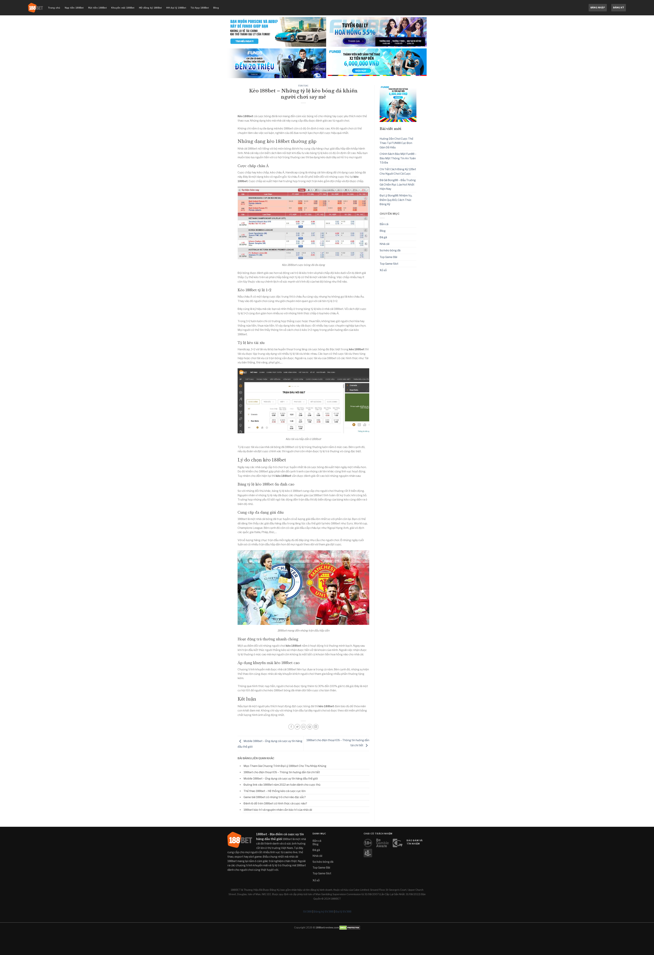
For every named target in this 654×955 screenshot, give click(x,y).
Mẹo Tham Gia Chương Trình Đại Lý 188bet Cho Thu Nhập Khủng (285, 766)
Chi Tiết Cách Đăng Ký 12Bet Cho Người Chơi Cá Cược (398, 171)
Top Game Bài (388, 257)
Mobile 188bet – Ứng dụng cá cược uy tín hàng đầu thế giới (281, 778)
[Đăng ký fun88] (398, 103)
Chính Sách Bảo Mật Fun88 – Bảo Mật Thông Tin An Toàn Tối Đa (398, 158)
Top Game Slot (389, 263)
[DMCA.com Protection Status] (349, 927)
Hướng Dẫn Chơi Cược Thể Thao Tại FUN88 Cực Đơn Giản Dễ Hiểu (396, 143)
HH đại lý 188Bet (176, 7)
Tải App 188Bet (200, 7)
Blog (216, 7)
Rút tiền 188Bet (97, 7)
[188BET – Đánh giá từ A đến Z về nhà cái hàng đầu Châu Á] (35, 7)
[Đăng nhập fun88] (377, 63)
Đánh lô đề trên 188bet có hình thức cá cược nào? (275, 803)
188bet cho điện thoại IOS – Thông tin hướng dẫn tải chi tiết (282, 772)
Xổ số (383, 270)
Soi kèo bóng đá (390, 250)
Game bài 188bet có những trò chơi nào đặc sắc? (275, 797)
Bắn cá (384, 224)
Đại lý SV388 (343, 911)
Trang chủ (54, 7)
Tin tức (303, 86)
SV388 (307, 911)
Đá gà (383, 237)
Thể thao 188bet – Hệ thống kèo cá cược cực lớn (275, 791)
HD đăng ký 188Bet (150, 7)
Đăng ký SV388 (323, 911)
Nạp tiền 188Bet (74, 7)
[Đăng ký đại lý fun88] (276, 32)
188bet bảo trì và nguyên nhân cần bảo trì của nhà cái (278, 809)
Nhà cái (384, 244)
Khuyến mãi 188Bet (123, 7)
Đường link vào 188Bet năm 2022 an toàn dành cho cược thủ (282, 784)
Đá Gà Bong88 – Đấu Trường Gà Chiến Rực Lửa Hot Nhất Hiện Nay (398, 184)
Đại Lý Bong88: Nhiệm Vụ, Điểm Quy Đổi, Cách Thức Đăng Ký (396, 200)
